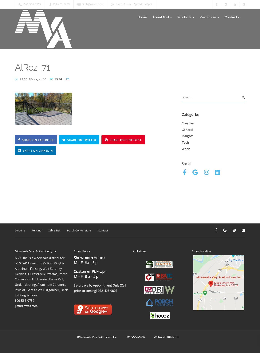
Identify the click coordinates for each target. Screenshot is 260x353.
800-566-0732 (24, 301)
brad (58, 79)
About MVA (161, 17)
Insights (187, 136)
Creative (188, 123)
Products (184, 17)
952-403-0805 (107, 291)
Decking (20, 230)
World (186, 149)
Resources (208, 17)
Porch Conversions (79, 230)
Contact (231, 17)
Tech (185, 142)
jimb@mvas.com (26, 306)
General (187, 130)
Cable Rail (54, 230)
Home (142, 17)
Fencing (36, 230)
